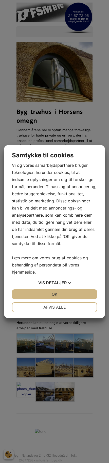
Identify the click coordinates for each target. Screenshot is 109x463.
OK (54, 294)
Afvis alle (54, 307)
